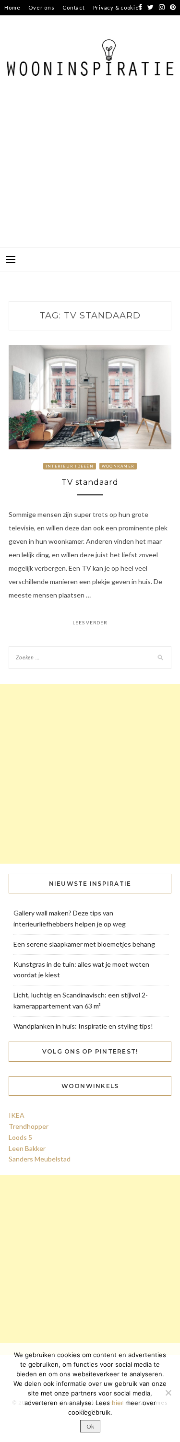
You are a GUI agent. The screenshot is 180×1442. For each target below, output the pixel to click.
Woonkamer (118, 466)
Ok (90, 1426)
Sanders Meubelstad (40, 1159)
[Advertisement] (90, 176)
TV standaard (90, 482)
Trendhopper (28, 1126)
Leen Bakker (27, 1148)
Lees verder (89, 622)
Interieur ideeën (70, 466)
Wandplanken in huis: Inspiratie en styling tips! (83, 1026)
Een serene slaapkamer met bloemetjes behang (84, 944)
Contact (73, 7)
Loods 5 (20, 1137)
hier (117, 1403)
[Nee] (168, 1392)
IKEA (16, 1115)
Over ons (41, 7)
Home (12, 7)
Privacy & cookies (118, 7)
